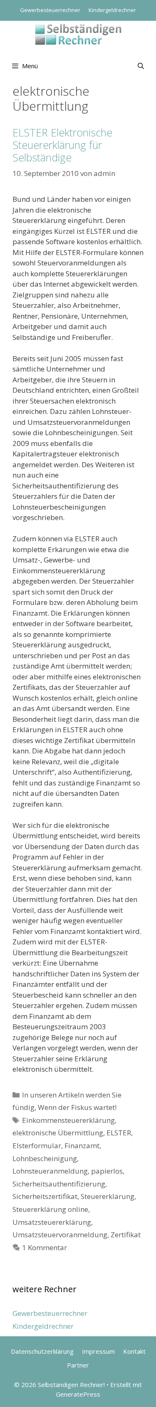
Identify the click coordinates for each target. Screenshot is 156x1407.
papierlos (107, 1171)
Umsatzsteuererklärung (51, 1222)
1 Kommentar (44, 1247)
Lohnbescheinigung (44, 1158)
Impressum (98, 1351)
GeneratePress (78, 1394)
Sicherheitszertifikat (44, 1196)
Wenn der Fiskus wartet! (77, 1107)
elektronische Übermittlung (57, 1132)
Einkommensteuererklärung (68, 1120)
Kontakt (134, 1351)
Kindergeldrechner (112, 10)
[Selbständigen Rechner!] (78, 33)
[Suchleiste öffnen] (141, 65)
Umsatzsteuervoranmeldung (59, 1234)
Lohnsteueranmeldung (50, 1171)
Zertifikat (126, 1234)
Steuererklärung (107, 1196)
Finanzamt (81, 1145)
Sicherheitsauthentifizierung (58, 1184)
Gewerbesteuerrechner (50, 10)
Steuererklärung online (50, 1209)
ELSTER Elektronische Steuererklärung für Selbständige (62, 144)
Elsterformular (36, 1145)
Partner (78, 1365)
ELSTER (118, 1132)
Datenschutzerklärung (42, 1351)
